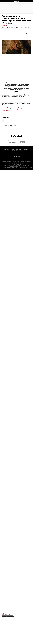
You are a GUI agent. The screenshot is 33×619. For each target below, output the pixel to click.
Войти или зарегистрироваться (26, 119)
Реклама (8, 149)
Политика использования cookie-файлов (24, 149)
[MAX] (13, 147)
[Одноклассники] (19, 147)
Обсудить (9, 30)
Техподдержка (21, 150)
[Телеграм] (16, 147)
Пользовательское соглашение (14, 149)
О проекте (4, 149)
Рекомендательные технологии (14, 150)
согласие (3, 614)
